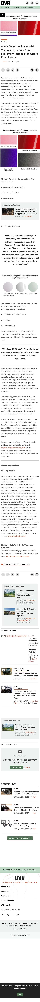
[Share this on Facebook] (3, 70)
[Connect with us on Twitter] (8, 914)
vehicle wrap (24, 564)
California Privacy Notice (25, 923)
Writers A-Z (5, 905)
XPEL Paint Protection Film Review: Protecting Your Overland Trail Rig (33, 645)
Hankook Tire (31, 619)
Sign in (10, 65)
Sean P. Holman (33, 660)
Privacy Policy (7, 923)
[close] (38, 65)
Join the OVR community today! (17, 556)
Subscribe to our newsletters (20, 870)
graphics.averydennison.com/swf (13, 448)
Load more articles (20, 838)
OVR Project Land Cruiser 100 (21, 669)
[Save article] (37, 70)
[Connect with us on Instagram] (12, 914)
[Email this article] (17, 70)
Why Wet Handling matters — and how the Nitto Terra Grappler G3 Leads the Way (26, 211)
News (4, 42)
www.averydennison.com (17, 536)
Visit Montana (30, 600)
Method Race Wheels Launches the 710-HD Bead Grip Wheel (26, 792)
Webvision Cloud (25, 935)
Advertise (5, 891)
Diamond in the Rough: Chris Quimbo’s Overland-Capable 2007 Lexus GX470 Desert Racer (25, 694)
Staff (5, 62)
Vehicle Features (18, 687)
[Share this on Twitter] (8, 70)
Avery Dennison (11, 564)
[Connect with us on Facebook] (3, 914)
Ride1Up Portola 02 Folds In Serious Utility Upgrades (25, 824)
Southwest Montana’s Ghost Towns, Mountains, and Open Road (25, 593)
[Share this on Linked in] (13, 70)
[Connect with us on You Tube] (17, 914)
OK (20, 994)
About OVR (5, 886)
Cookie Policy (12, 926)
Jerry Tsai (34, 679)
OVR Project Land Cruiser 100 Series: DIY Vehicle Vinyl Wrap (26, 674)
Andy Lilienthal (23, 620)
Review (31, 635)
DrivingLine (28, 216)
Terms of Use (25, 926)
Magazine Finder (7, 900)
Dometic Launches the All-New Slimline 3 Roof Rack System (26, 808)
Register (16, 767)
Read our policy (20, 988)
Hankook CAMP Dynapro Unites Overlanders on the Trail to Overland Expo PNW (25, 612)
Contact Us (5, 896)
